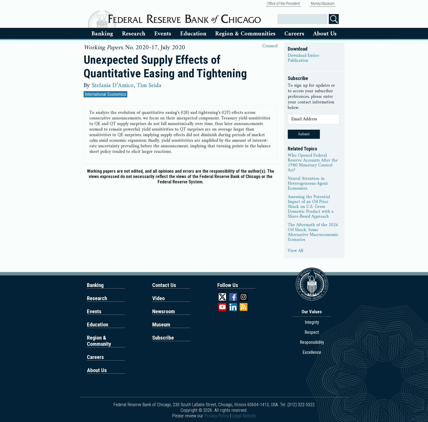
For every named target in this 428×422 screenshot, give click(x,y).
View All (295, 251)
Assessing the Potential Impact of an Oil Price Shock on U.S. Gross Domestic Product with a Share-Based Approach (310, 207)
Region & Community (99, 341)
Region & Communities (245, 34)
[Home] (184, 17)
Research (133, 34)
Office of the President (283, 3)
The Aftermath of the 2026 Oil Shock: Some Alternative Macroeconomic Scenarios (313, 232)
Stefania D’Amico (112, 85)
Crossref (270, 46)
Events (162, 34)
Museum (161, 325)
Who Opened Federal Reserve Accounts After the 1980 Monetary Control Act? (313, 163)
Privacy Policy (216, 415)
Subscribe (163, 338)
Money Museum (322, 3)
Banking (102, 34)
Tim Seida (149, 85)
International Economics (105, 94)
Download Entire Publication (303, 58)
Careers (294, 34)
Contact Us (164, 285)
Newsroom (163, 311)
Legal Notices (244, 415)
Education (193, 34)
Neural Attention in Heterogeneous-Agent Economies (308, 183)
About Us (325, 34)
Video (158, 298)
